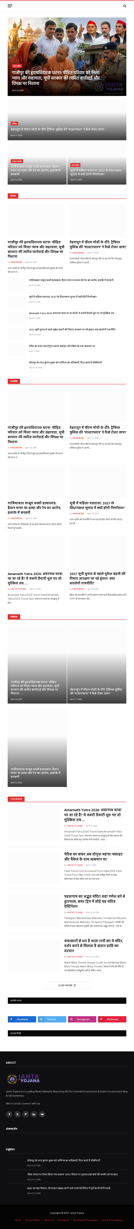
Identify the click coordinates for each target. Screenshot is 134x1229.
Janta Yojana (18, 589)
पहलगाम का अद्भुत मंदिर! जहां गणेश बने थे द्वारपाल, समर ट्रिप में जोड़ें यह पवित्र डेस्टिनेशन (94, 901)
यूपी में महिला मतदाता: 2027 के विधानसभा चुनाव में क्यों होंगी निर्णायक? (96, 173)
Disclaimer (63, 1220)
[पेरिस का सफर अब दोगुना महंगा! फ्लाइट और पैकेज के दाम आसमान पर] (17, 350)
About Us (49, 1220)
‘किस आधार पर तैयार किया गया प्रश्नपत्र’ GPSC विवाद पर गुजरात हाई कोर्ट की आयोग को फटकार (72, 1174)
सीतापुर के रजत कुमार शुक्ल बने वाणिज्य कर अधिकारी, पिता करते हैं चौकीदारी (65, 363)
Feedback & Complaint (85, 1220)
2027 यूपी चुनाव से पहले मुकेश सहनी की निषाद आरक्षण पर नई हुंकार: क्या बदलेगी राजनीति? (72, 330)
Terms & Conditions (112, 1220)
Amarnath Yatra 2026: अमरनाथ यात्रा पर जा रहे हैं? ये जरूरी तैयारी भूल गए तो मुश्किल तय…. (72, 313)
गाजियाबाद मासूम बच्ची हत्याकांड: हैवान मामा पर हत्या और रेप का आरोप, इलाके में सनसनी (35, 170)
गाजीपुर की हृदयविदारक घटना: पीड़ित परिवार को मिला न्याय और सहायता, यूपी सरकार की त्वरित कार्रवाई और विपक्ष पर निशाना (56, 78)
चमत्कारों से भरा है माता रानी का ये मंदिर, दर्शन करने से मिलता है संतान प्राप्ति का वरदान (93, 946)
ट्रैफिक (14, 123)
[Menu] (10, 6)
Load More (65, 985)
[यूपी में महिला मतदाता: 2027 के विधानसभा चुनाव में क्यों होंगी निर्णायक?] (96, 163)
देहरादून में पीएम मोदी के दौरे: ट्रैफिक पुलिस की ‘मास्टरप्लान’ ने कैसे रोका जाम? (57, 130)
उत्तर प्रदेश (17, 66)
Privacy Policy (32, 1220)
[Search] (124, 6)
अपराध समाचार (17, 161)
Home (18, 1220)
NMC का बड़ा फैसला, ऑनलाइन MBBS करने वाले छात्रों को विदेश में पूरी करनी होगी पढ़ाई (68, 1188)
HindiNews (16, 262)
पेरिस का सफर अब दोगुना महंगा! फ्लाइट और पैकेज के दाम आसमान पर (62, 346)
